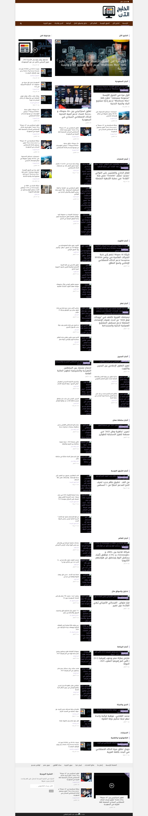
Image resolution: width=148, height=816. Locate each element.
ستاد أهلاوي (57, 765)
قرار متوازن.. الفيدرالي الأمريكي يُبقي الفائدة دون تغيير (111, 604)
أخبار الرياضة (122, 646)
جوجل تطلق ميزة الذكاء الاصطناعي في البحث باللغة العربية (112, 750)
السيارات (124, 732)
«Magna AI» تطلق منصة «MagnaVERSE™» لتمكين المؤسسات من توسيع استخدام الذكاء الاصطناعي (30, 112)
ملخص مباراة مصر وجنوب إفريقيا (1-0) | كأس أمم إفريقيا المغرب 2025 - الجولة (111, 661)
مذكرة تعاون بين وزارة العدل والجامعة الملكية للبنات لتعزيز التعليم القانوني (105, 377)
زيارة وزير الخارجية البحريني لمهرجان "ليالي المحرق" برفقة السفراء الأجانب (68, 382)
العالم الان (93, 23)
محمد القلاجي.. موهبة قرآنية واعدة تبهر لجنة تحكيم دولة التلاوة (112, 717)
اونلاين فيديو (35, 765)
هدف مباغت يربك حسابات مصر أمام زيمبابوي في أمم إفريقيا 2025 (68, 669)
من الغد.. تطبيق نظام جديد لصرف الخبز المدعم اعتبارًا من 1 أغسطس (113, 483)
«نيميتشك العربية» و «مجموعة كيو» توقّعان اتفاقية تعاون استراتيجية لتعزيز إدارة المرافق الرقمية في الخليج (67, 216)
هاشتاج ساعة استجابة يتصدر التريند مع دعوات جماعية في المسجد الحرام (67, 710)
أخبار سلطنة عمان (120, 420)
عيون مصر (46, 765)
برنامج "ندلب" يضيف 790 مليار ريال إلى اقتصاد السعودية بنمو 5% (67, 597)
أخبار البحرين (122, 356)
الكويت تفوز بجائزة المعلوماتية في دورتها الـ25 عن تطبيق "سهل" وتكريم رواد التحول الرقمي (67, 247)
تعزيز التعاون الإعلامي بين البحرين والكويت (113, 367)
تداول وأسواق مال (120, 591)
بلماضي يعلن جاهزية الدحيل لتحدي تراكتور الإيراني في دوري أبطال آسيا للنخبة (68, 687)
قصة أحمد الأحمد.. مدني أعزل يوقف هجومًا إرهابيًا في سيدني (68, 575)
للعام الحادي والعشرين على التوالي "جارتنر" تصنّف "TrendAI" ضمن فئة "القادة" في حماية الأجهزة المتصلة (112, 175)
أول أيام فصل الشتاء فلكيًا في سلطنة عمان (67, 457)
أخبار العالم (36, 194)
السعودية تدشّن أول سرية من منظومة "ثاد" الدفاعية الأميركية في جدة (30, 84)
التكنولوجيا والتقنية (34, 75)
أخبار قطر (124, 303)
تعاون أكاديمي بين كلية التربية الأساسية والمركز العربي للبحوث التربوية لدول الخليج (67, 266)
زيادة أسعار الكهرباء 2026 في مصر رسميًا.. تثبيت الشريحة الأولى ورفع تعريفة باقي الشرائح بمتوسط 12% (68, 497)
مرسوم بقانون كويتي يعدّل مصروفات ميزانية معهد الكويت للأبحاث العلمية (67, 285)
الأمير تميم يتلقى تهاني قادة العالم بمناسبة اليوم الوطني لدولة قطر (68, 338)
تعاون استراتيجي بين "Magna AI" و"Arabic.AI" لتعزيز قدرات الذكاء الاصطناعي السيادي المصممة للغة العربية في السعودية (29, 128)
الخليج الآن (116, 23)
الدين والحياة (59, 23)
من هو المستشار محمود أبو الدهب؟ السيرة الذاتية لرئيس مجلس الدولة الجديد (68, 518)
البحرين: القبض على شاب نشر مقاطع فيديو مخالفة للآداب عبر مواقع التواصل (67, 399)
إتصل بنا (100, 765)
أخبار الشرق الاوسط (34, 102)
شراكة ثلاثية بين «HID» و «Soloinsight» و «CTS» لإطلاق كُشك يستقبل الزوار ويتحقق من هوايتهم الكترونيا (29, 188)
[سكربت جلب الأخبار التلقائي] (71, 814)
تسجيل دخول (124, 1)
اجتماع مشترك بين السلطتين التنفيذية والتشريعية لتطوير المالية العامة (74, 370)
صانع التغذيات (89, 765)
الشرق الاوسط (105, 23)
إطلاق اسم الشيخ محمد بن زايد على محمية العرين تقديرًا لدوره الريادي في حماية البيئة (106, 395)
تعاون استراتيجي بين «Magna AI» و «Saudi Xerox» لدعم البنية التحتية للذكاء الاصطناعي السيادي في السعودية (74, 115)
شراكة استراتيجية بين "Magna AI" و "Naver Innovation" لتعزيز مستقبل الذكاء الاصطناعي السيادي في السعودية (29, 143)
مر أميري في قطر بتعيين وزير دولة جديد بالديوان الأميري (68, 326)
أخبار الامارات (122, 159)
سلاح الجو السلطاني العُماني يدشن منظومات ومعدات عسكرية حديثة (68, 425)
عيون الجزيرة (47, 23)
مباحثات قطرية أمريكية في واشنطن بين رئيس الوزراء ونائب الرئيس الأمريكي (67, 544)
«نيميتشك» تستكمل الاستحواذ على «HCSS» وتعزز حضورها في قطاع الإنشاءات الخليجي (29, 158)
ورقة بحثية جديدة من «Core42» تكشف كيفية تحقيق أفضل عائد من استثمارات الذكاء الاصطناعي (67, 165)
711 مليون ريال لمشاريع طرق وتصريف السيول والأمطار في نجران (67, 611)
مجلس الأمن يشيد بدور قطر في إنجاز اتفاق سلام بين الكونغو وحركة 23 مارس (68, 310)
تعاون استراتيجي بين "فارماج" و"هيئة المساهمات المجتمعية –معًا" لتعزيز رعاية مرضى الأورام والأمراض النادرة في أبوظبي (67, 191)
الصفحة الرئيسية (111, 765)
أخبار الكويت (123, 240)
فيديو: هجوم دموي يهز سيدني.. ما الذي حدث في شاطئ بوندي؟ (68, 561)
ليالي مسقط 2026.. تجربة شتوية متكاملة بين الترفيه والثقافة (69, 443)
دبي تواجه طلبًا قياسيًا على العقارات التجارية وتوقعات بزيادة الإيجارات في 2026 (68, 627)
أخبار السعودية (36, 89)
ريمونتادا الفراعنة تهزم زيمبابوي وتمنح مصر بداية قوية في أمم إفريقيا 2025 (67, 652)
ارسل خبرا (79, 765)
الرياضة (68, 23)
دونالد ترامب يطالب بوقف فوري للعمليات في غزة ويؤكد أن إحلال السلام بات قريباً (29, 98)
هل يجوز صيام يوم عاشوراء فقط (69, 720)
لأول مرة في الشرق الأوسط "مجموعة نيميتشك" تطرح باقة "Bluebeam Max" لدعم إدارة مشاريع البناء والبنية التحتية (30, 173)
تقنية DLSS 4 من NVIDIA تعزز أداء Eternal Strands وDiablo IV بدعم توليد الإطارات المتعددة (29, 71)
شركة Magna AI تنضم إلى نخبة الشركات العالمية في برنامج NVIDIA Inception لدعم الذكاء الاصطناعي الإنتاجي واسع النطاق (112, 258)
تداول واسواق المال (80, 23)
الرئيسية (125, 23)
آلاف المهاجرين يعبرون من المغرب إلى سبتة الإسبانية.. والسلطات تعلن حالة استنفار (67, 477)
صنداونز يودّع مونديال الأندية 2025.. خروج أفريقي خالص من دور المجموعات (35, 60)
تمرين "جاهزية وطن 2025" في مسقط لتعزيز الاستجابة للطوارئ (114, 432)
